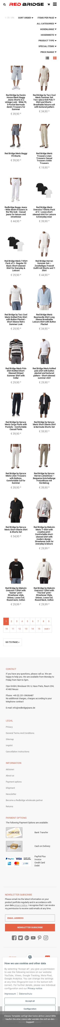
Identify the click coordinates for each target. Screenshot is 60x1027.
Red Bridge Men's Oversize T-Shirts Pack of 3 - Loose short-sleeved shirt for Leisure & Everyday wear (44, 212)
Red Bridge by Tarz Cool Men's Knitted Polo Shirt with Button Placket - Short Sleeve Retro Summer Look (16, 319)
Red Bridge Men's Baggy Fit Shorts (16, 154)
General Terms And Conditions (20, 733)
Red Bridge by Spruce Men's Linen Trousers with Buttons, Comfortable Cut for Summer (16, 478)
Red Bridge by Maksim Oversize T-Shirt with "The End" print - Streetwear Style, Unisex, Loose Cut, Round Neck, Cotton (44, 594)
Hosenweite (47, 35)
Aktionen (10, 769)
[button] (47, 58)
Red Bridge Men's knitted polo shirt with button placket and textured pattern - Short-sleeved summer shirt (44, 373)
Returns (9, 806)
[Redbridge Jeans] (26, 4)
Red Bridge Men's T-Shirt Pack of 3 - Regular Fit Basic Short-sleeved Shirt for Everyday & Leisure (15, 266)
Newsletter (11, 794)
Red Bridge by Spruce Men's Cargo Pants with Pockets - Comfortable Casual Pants (16, 425)
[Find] (5, 4)
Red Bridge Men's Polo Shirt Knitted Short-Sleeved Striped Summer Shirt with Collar (16, 373)
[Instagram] (46, 938)
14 (32, 629)
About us (10, 775)
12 (19, 629)
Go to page (12, 642)
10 (6, 629)
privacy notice (20, 905)
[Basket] (48, 4)
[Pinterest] (39, 938)
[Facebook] (14, 938)
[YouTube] (33, 938)
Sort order (24, 17)
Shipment (10, 788)
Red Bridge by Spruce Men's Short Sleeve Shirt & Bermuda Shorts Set (44, 424)
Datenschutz (25, 993)
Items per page (46, 17)
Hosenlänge (47, 29)
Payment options (14, 781)
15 (39, 629)
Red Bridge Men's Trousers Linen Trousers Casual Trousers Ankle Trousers (44, 158)
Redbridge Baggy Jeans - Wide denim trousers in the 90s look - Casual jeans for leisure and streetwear (15, 212)
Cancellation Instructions (17, 751)
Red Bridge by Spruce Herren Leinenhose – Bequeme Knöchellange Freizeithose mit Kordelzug (44, 478)
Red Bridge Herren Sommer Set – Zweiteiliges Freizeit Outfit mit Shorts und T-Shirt (44, 266)
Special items (46, 46)
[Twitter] (20, 938)
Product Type (46, 40)
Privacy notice (35, 988)
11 (13, 629)
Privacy (9, 727)
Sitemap (10, 739)
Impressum (10, 993)
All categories (45, 23)
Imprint (9, 745)
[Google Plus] (26, 938)
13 (26, 629)
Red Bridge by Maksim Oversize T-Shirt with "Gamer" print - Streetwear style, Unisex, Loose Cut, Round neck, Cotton (15, 594)
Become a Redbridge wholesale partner (24, 800)
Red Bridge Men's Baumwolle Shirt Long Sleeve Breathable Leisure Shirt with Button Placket (44, 319)
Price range (47, 52)
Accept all (30, 1001)
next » (47, 629)
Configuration (30, 1009)
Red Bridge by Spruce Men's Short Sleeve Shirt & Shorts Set (15, 529)
